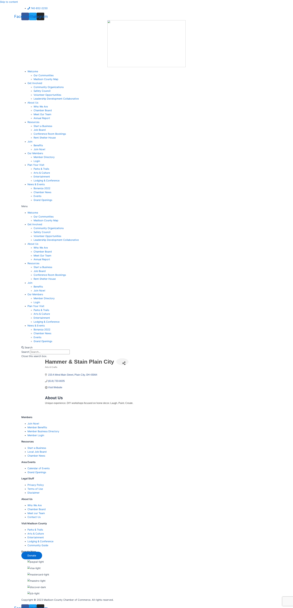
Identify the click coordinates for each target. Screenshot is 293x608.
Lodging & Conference (47, 180)
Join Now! (39, 149)
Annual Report (42, 118)
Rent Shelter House (45, 137)
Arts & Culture (42, 172)
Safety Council (42, 90)
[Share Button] (122, 361)
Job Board (40, 129)
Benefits (38, 145)
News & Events (36, 184)
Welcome (32, 71)
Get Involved (34, 83)
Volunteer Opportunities (47, 94)
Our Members (35, 153)
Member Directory (44, 157)
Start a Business (43, 126)
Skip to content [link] (9, 1)
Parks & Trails (41, 168)
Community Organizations (49, 87)
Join (29, 141)
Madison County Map (46, 79)
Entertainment (42, 176)
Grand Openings (43, 199)
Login (37, 161)
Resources (33, 122)
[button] (146, 206)
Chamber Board (43, 110)
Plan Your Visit (35, 164)
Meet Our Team (42, 114)
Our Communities (44, 75)
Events (37, 196)
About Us (32, 102)
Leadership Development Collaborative (56, 98)
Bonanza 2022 (42, 188)
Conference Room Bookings (50, 133)
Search (25, 351)
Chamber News (42, 192)
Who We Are (41, 106)
